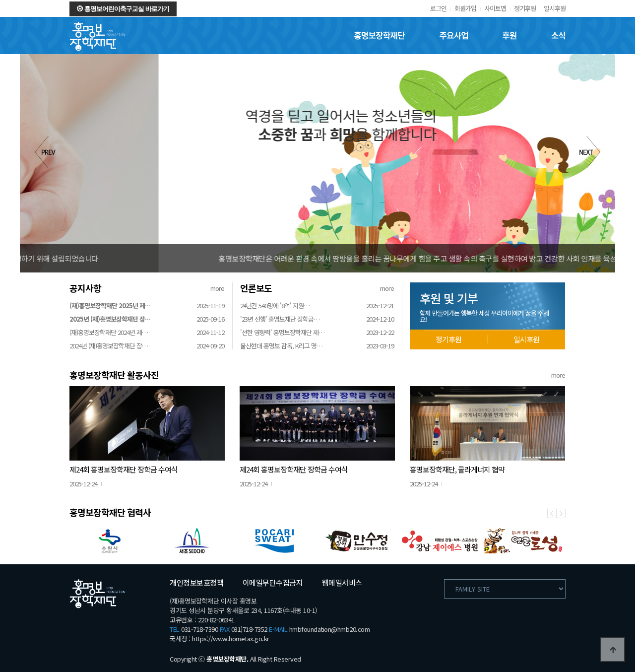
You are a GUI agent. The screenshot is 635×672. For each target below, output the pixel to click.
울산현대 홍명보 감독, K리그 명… (281, 345)
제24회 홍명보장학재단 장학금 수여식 (123, 469)
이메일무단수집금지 (273, 582)
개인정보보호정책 (196, 582)
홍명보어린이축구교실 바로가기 (126, 8)
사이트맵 (495, 8)
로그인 (438, 8)
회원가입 (465, 8)
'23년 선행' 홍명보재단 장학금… (279, 319)
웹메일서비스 (342, 582)
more (217, 288)
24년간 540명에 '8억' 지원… (275, 305)
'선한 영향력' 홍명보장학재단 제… (282, 332)
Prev (45, 152)
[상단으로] (612, 649)
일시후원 (555, 8)
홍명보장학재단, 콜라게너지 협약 (457, 469)
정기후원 (525, 8)
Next (589, 152)
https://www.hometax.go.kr (230, 638)
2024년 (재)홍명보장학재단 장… (108, 345)
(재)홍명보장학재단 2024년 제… (108, 332)
